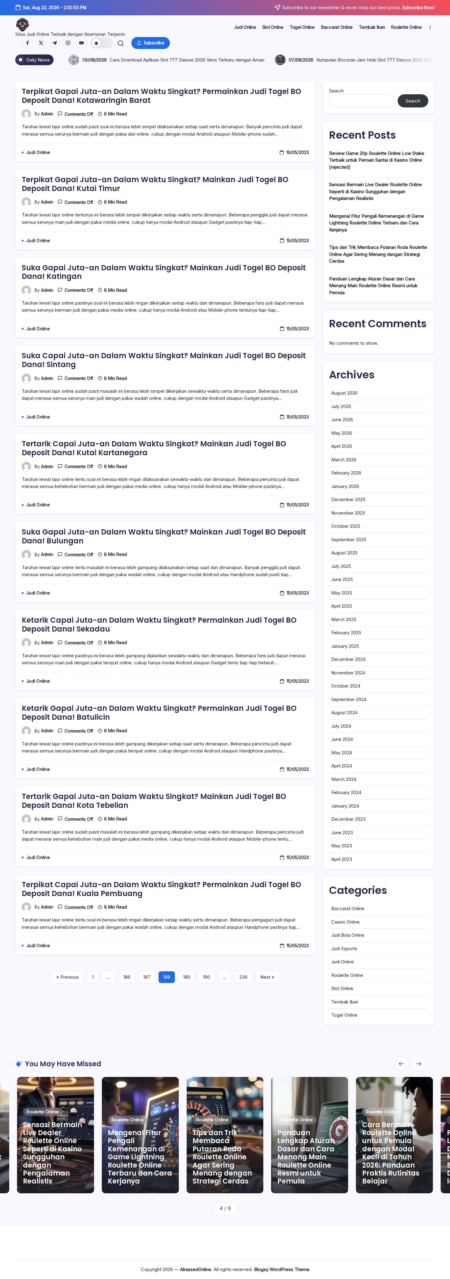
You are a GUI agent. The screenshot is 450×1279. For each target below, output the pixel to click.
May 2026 (341, 433)
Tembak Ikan (344, 1002)
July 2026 (341, 406)
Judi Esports (344, 948)
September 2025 (348, 539)
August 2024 (344, 712)
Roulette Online (347, 975)
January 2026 (345, 486)
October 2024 (345, 686)
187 (146, 977)
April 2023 (341, 859)
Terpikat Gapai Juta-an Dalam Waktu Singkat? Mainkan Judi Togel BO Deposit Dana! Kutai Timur (155, 183)
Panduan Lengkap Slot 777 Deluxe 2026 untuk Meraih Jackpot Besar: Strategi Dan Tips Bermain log (411, 1157)
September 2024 (348, 699)
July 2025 (341, 566)
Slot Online (342, 988)
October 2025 (345, 526)
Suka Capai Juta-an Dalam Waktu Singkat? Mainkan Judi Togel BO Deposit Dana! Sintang (164, 360)
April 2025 (341, 606)
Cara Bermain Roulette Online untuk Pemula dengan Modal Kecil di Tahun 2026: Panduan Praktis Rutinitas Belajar (322, 1153)
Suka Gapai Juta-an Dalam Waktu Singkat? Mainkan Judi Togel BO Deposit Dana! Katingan (164, 272)
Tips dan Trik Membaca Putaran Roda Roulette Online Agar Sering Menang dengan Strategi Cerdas (378, 254)
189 (186, 977)
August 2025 (344, 553)
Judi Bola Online (347, 935)
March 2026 (343, 460)
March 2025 (343, 619)
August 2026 (344, 393)
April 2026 (341, 446)
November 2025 (348, 513)
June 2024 (342, 739)
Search (336, 91)
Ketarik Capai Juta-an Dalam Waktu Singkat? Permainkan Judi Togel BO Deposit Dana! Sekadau (159, 624)
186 (126, 977)
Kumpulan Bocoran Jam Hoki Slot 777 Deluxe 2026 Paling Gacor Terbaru (192, 60)
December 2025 (348, 499)
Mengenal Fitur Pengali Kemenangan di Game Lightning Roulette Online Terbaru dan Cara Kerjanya (376, 223)
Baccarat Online (347, 908)
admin (47, 113)
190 (206, 977)
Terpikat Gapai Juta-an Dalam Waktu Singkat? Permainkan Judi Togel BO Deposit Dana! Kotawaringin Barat (161, 95)
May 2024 (341, 753)
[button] (102, 42)
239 (243, 977)
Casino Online (345, 922)
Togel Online (344, 1015)
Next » (267, 977)
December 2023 (348, 819)
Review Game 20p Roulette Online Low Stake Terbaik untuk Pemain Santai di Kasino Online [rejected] (376, 160)
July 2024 (341, 726)
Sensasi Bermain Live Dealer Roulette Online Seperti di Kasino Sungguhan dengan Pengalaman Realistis (375, 191)
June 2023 (342, 832)
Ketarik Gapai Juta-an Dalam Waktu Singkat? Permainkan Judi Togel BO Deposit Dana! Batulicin (159, 712)
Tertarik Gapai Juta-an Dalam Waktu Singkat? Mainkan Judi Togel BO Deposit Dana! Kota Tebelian (154, 800)
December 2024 (348, 659)
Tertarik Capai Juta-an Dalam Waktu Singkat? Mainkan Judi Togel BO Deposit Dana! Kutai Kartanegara (154, 448)
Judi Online (342, 962)
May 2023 (341, 846)
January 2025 (345, 646)
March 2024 (343, 779)
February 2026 (346, 473)
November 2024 (348, 673)
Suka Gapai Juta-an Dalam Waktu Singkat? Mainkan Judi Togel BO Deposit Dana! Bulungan (164, 536)
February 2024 (346, 792)
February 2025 (346, 633)
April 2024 (341, 766)
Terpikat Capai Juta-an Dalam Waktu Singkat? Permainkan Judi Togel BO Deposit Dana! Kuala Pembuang (161, 889)
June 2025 (342, 579)
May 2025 (341, 593)
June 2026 (342, 419)
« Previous (67, 977)
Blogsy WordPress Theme (281, 1269)
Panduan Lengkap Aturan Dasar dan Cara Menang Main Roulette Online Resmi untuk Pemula (373, 285)
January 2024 (345, 806)
